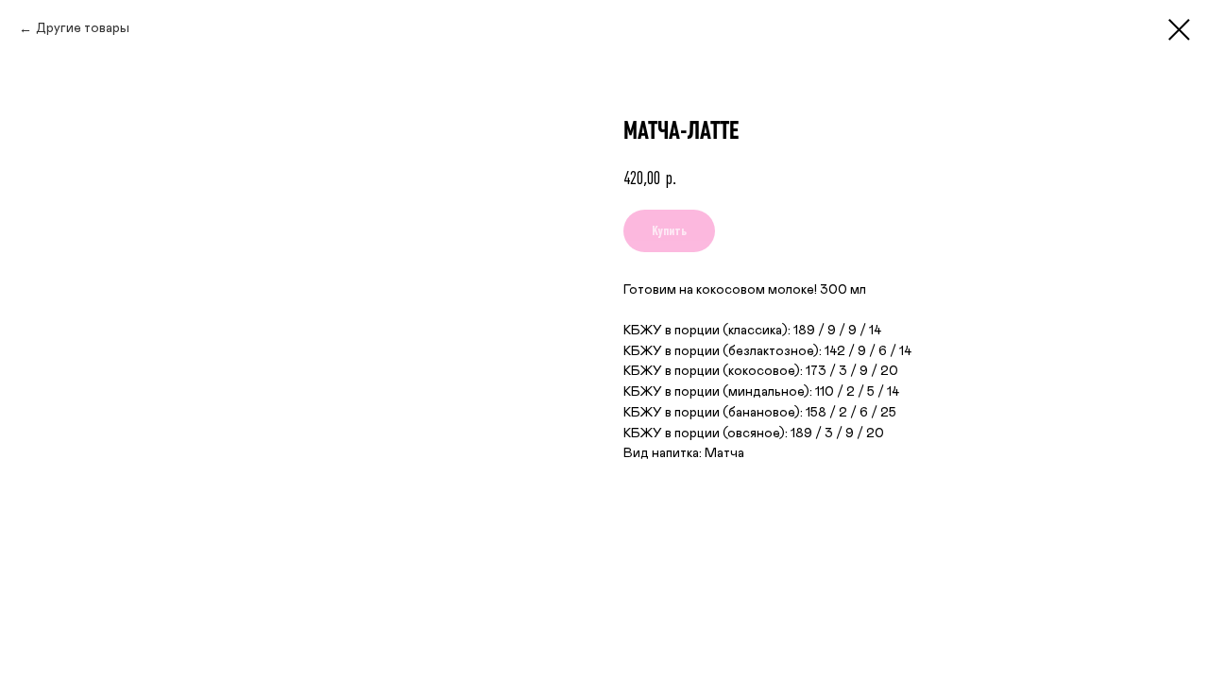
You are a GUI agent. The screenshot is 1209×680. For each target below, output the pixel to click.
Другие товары (82, 28)
